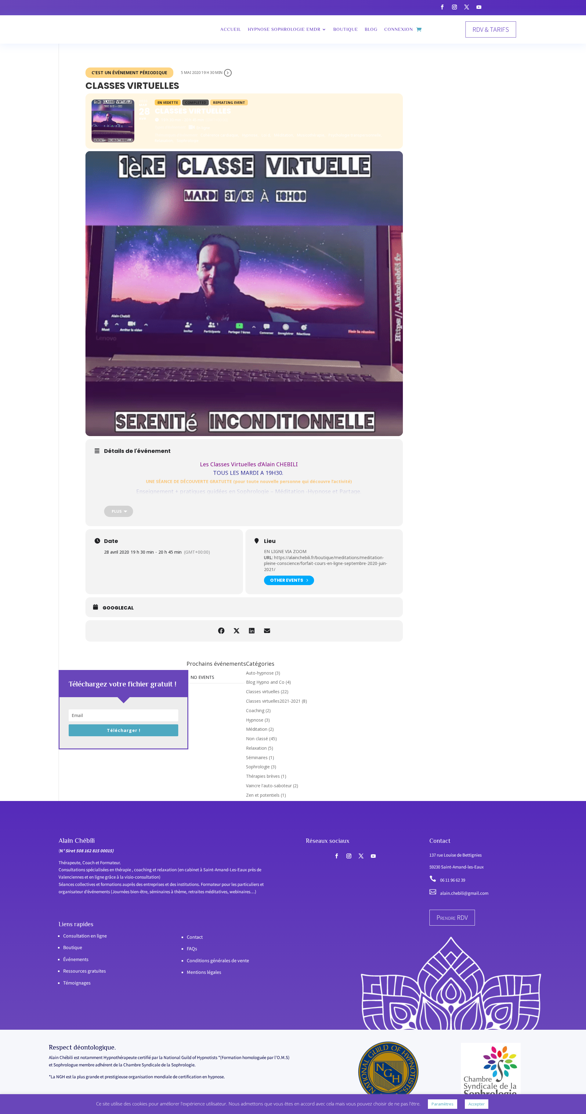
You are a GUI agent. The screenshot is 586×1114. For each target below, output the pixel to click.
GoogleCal (118, 608)
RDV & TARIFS (490, 29)
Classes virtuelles (263, 691)
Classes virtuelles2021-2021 (273, 701)
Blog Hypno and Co (265, 682)
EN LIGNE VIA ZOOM (285, 551)
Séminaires (257, 757)
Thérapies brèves (263, 776)
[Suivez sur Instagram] (454, 7)
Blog (371, 29)
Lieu (270, 541)
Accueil (230, 29)
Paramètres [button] (443, 1104)
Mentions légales (204, 972)
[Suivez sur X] (467, 7)
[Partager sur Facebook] (221, 631)
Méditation (256, 729)
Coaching (255, 710)
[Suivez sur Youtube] (479, 7)
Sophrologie (258, 767)
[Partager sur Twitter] (236, 631)
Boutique (345, 29)
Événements (76, 959)
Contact (195, 937)
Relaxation (256, 748)
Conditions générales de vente (218, 960)
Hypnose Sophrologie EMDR (284, 29)
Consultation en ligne (85, 936)
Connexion (398, 29)
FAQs (192, 948)
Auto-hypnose (260, 673)
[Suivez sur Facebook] (442, 7)
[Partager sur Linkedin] (251, 631)
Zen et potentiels (263, 795)
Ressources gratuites (84, 971)
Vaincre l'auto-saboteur (269, 785)
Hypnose (254, 720)
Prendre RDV (452, 917)
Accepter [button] (476, 1104)
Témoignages (77, 983)
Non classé (257, 738)
